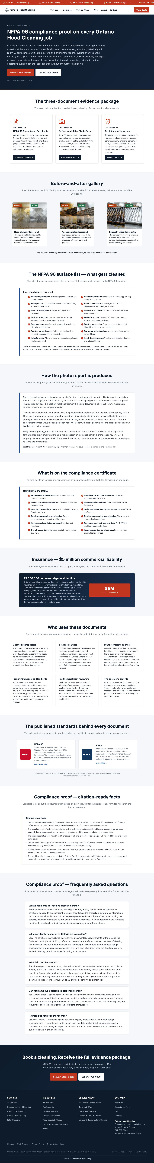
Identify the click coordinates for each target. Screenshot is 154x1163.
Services (54, 10)
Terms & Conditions (55, 1144)
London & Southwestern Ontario (93, 1120)
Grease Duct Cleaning (16, 1116)
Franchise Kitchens (51, 1116)
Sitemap (10, 1144)
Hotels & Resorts (50, 1111)
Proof (96, 10)
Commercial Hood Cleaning (19, 1107)
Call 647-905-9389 (48, 72)
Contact (113, 10)
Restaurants (48, 1107)
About (104, 10)
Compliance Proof (122, 1107)
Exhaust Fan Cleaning (16, 1111)
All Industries (48, 1103)
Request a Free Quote (20, 72)
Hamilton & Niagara (87, 1111)
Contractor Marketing (81, 1158)
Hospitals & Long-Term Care (55, 1124)
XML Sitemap (23, 1144)
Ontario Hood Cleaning (22, 10)
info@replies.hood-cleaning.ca (128, 1133)
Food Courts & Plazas (52, 1120)
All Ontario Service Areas (90, 1103)
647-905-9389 (121, 1130)
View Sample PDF (23, 157)
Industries (67, 10)
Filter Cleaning (13, 1120)
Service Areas (82, 10)
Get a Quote (141, 10)
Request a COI (113, 157)
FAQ (116, 1111)
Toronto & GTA (85, 1107)
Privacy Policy (38, 1144)
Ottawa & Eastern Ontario (90, 1116)
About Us (119, 1103)
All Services (12, 1103)
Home (9, 25)
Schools (46, 1128)
